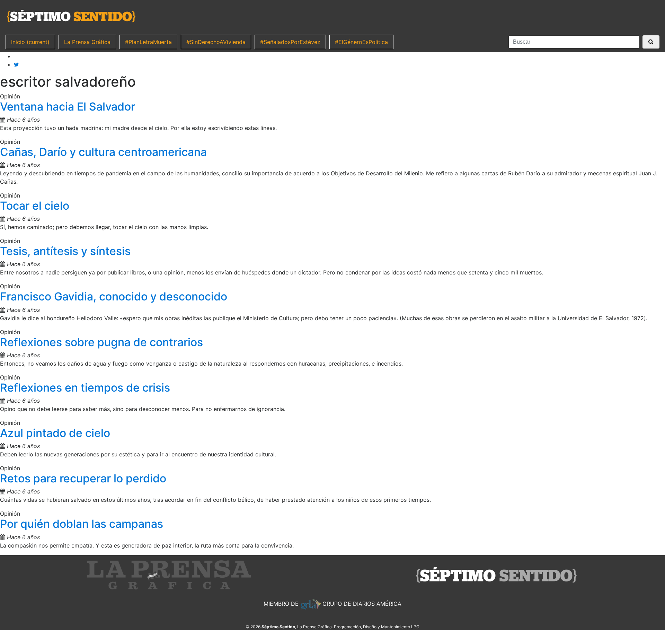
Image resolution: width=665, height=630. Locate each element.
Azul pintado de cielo (55, 433)
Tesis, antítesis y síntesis (65, 251)
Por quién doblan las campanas (81, 524)
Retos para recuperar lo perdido (83, 478)
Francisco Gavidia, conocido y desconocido (113, 296)
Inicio (30, 41)
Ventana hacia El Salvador (67, 106)
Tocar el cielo (34, 205)
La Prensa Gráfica (87, 41)
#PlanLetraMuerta (148, 41)
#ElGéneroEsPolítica (361, 41)
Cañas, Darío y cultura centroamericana (103, 152)
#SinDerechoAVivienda (216, 41)
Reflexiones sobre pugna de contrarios (101, 342)
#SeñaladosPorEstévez (290, 41)
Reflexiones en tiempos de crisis (85, 387)
